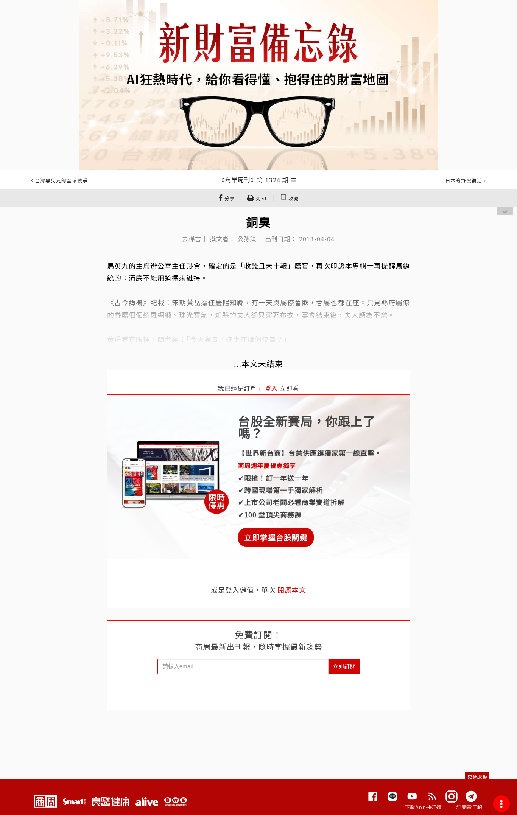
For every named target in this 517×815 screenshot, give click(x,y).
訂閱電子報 (469, 807)
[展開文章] (293, 179)
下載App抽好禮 (423, 807)
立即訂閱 (344, 666)
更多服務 (477, 776)
